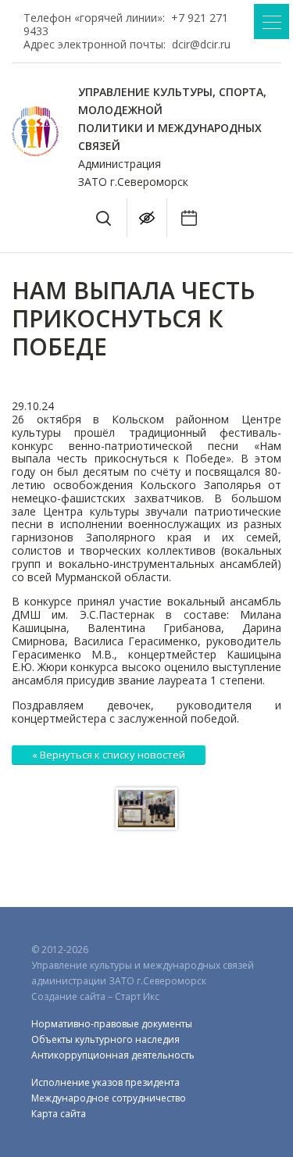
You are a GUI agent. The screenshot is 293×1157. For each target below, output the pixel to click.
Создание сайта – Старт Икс (95, 996)
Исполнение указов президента (105, 1082)
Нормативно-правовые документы (111, 1023)
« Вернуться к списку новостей (108, 755)
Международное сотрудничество (108, 1098)
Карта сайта (58, 1113)
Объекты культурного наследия (105, 1039)
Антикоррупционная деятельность (113, 1055)
